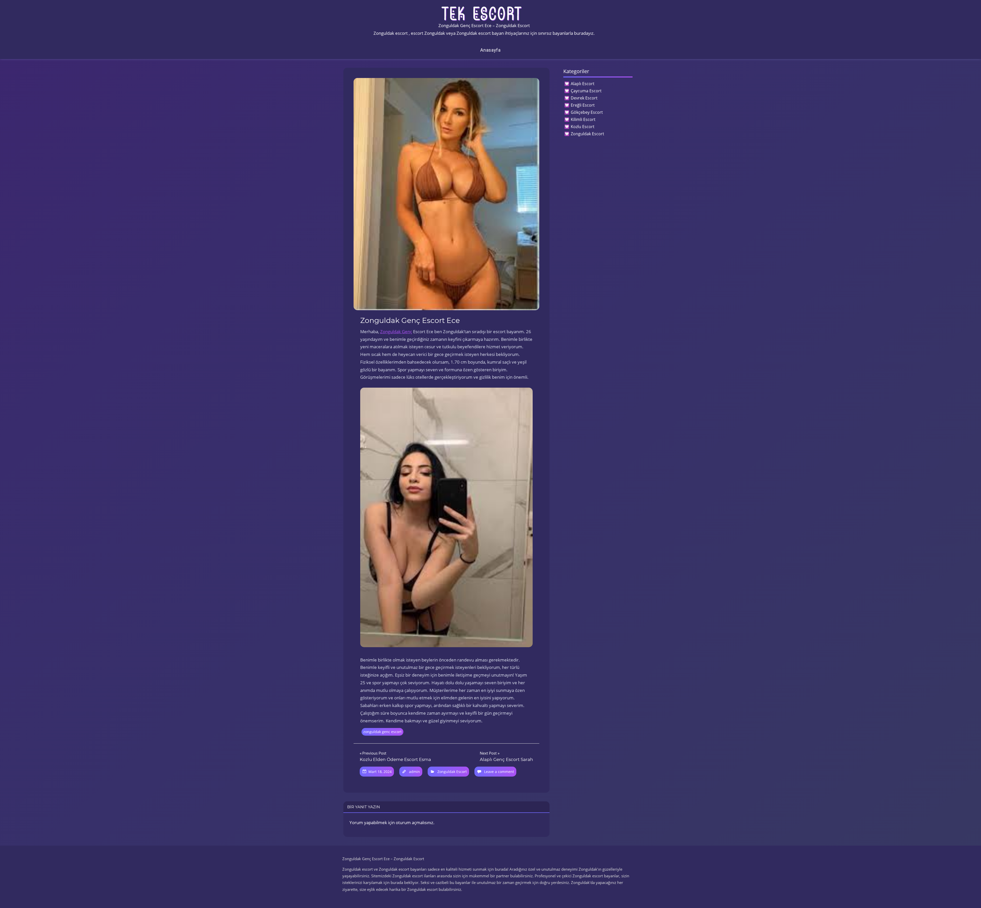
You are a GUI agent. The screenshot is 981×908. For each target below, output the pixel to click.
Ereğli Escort (583, 105)
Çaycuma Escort (586, 91)
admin (414, 771)
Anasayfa (490, 50)
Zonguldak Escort (452, 771)
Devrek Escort (584, 98)
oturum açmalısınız (414, 822)
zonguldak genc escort (382, 731)
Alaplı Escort (582, 83)
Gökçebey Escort (587, 112)
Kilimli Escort (583, 119)
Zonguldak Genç (396, 331)
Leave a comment (499, 771)
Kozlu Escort (582, 126)
